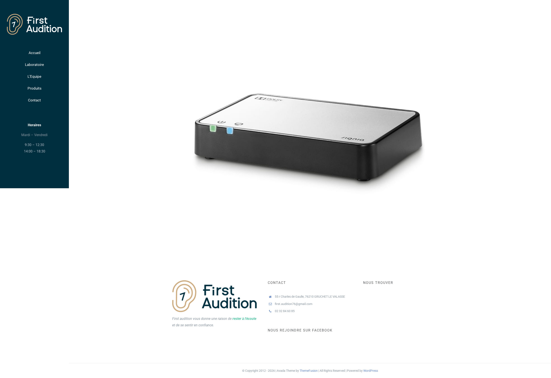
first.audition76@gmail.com (293, 304)
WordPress (370, 370)
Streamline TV (310, 126)
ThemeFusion (309, 370)
